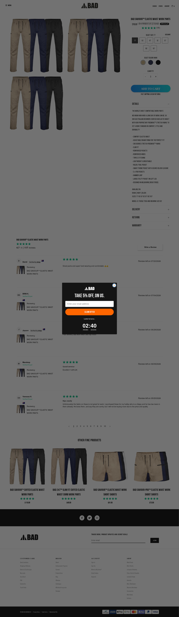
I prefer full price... (89, 319)
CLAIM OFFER (90, 312)
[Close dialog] (114, 285)
